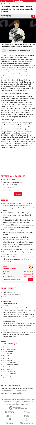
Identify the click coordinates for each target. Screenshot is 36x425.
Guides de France (8, 351)
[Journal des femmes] (9, 412)
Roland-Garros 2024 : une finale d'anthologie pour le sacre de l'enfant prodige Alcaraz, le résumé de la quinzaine (18, 244)
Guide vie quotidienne (9, 373)
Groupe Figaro (11, 404)
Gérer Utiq (19, 403)
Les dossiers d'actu (9, 276)
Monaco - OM (7, 299)
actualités (18, 393)
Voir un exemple (28, 271)
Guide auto (6, 347)
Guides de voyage (8, 376)
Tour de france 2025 (9, 193)
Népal (4, 297)
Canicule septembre (9, 292)
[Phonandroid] (26, 423)
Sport (5, 4)
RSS (13, 401)
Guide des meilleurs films (10, 365)
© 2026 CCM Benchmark (22, 404)
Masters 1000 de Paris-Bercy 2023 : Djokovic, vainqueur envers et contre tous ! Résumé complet (17, 215)
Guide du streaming (9, 371)
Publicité (28, 399)
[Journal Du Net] (9, 416)
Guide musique (7, 367)
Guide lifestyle (7, 358)
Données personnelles (27, 401)
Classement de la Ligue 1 (10, 303)
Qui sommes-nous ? (6, 399)
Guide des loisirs (7, 360)
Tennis (27, 4)
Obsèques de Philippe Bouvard (12, 294)
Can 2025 (6, 187)
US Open (5, 305)
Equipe (14, 399)
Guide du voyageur (8, 378)
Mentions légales (27, 403)
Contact (33, 399)
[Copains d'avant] (9, 419)
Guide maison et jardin (9, 362)
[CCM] (26, 412)
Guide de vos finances (9, 349)
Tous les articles (7, 401)
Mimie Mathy (7, 301)
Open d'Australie (7, 55)
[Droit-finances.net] (26, 416)
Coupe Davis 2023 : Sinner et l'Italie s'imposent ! (18, 249)
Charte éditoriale (21, 399)
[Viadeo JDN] (26, 419)
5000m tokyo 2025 (9, 190)
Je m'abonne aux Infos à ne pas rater (18, 50)
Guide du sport (7, 369)
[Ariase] (9, 423)
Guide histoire (7, 356)
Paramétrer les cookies (10, 403)
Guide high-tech (7, 353)
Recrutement (18, 401)
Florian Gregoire (6, 15)
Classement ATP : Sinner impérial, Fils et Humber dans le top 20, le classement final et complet (18, 232)
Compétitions (19, 4)
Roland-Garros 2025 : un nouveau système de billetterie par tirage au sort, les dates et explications (18, 259)
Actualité (6, 271)
